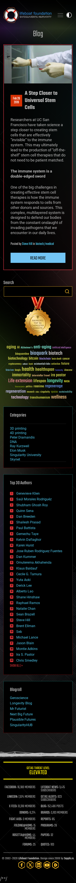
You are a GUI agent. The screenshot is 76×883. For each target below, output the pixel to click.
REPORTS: (46, 819)
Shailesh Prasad (28, 522)
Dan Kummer (26, 557)
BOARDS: (45, 812)
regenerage (54, 386)
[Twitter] (30, 865)
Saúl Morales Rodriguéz (34, 499)
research (30, 392)
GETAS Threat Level (38, 771)
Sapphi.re (69, 858)
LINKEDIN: (12, 797)
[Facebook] (21, 865)
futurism (10, 370)
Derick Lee (24, 586)
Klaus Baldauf (26, 568)
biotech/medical (45, 244)
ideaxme (68, 370)
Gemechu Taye (27, 534)
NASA (67, 381)
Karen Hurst (25, 545)
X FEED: (13, 806)
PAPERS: (45, 835)
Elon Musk (18, 450)
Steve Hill (27, 244)
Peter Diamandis (22, 437)
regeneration (16, 391)
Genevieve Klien (28, 493)
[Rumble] (55, 865)
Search (67, 291)
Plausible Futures (23, 719)
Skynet (15, 459)
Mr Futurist (18, 709)
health (28, 369)
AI (18, 348)
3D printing (18, 428)
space (54, 391)
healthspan (44, 369)
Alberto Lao (24, 591)
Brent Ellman (25, 626)
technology (20, 397)
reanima (39, 386)
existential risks (42, 364)
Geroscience (19, 698)
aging (11, 347)
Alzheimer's (27, 347)
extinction (55, 364)
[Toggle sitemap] (60, 15)
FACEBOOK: (11, 787)
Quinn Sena (25, 511)
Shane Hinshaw (28, 597)
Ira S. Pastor (25, 655)
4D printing (18, 433)
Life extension (20, 381)
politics (29, 386)
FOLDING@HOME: (23, 825)
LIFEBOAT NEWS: (50, 787)
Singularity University (25, 455)
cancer (66, 359)
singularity (45, 392)
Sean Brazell (25, 614)
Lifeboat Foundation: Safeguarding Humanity (27, 15)
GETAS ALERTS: (49, 797)
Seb (19, 632)
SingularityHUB (21, 725)
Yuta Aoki (23, 580)
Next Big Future (21, 714)
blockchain (45, 359)
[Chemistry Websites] (38, 317)
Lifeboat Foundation (28, 858)
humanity (59, 370)
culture (25, 364)
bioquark (39, 353)
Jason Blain (25, 643)
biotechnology (18, 358)
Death (31, 364)
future (65, 364)
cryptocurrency (15, 364)
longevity (55, 381)
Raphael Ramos (28, 603)
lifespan (39, 381)
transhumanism (40, 398)
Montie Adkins (27, 649)
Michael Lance (27, 637)
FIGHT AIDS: (15, 819)
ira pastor (58, 375)
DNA (13, 442)
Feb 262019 (16, 100)
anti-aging (42, 347)
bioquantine (22, 354)
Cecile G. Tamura (29, 574)
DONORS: (24, 812)
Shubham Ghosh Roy (32, 505)
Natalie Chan (25, 609)
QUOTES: (45, 844)
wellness (58, 397)
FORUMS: (27, 844)
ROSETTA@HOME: (22, 835)
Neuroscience (20, 387)
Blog (38, 34)
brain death (56, 359)
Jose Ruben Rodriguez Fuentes (39, 551)
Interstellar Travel (41, 375)
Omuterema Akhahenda (34, 562)
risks (37, 392)
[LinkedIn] (38, 865)
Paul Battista (25, 528)
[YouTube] (47, 865)
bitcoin (33, 358)
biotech (55, 353)
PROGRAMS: (47, 825)
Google (18, 370)
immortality (21, 375)
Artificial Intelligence (61, 347)
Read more (38, 258)
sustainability (65, 392)
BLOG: (44, 806)
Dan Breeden (25, 517)
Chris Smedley (27, 660)
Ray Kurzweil (19, 446)
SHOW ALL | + (16, 666)
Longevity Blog (21, 703)
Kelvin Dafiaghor (28, 540)
